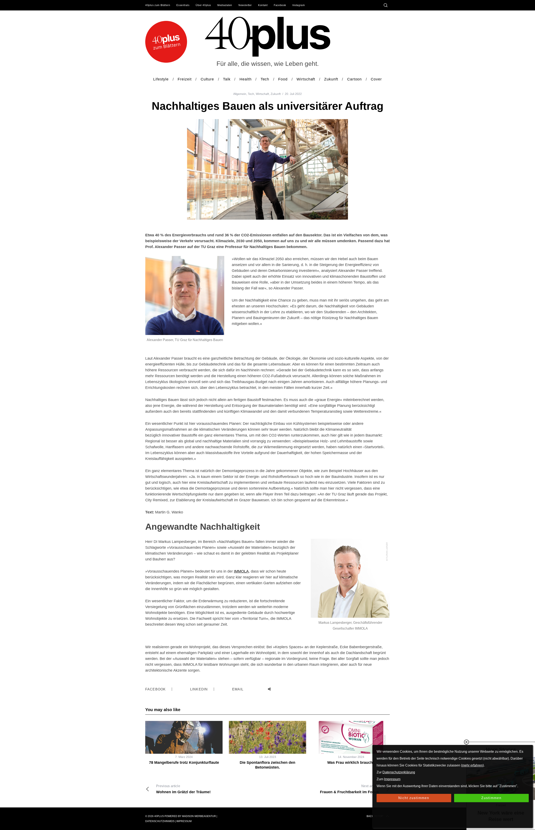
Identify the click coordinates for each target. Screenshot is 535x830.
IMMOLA (241, 571)
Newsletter (245, 5)
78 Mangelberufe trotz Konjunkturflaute (184, 762)
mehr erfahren (472, 765)
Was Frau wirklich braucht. (351, 762)
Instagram (298, 5)
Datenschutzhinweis (160, 821)
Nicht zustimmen (413, 798)
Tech (251, 93)
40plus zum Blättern (157, 5)
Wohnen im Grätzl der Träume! (183, 789)
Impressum (184, 821)
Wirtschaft (262, 93)
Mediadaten (224, 5)
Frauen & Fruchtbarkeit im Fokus (349, 789)
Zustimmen (491, 798)
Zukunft (276, 93)
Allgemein (239, 93)
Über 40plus (203, 5)
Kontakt (263, 5)
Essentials (182, 5)
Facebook (280, 5)
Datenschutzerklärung (398, 772)
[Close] (466, 742)
